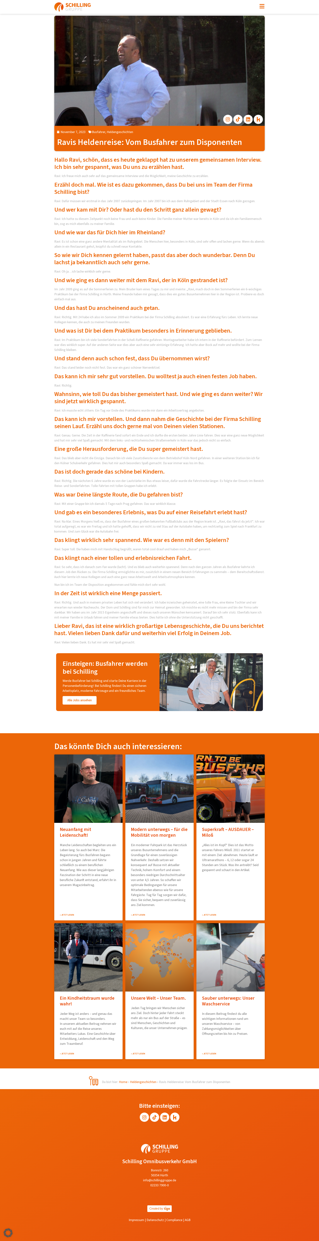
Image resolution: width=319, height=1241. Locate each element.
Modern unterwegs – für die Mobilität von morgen (159, 832)
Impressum (136, 1220)
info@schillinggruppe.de (159, 1180)
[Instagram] (227, 119)
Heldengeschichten (120, 132)
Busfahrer (98, 132)
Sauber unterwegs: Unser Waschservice (228, 1001)
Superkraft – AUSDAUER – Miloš (228, 832)
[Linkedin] (248, 119)
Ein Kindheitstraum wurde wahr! (87, 1001)
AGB (188, 1220)
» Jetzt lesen (67, 915)
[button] (8, 1233)
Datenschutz (155, 1220)
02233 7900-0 (159, 1185)
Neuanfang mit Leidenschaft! (75, 832)
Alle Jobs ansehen (79, 700)
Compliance (174, 1220)
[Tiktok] (238, 119)
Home (123, 1082)
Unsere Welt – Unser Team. (158, 998)
